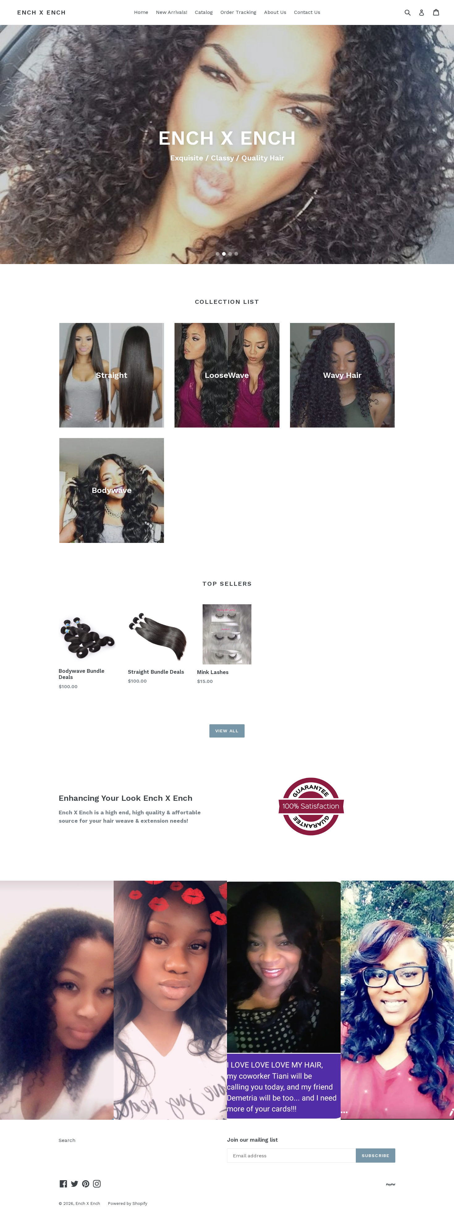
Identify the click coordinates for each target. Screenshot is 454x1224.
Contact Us (307, 12)
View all (227, 730)
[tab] (218, 254)
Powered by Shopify (127, 1203)
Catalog (204, 12)
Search (67, 1140)
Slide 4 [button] (236, 254)
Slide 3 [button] (230, 254)
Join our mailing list (252, 1140)
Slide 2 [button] (224, 254)
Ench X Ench (41, 12)
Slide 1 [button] (218, 254)
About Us (275, 12)
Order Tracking (238, 12)
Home (141, 12)
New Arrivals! (171, 12)
